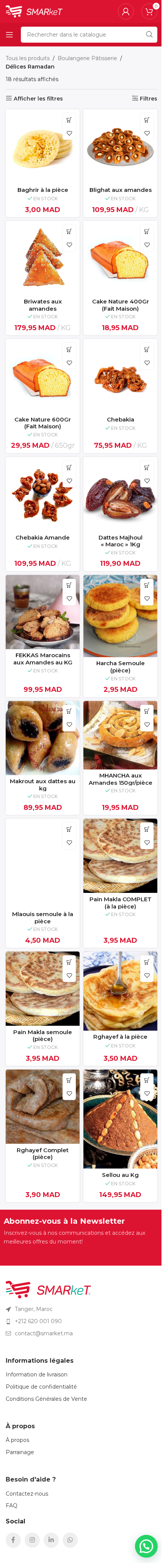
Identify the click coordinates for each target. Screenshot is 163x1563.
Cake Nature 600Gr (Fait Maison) (42, 423)
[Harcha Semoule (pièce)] (120, 616)
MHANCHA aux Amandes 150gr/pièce (120, 779)
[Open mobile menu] (9, 34)
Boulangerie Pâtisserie (87, 58)
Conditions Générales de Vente (46, 1398)
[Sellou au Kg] (120, 1119)
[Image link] (48, 1289)
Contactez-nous (27, 1493)
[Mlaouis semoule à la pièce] (43, 863)
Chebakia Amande (43, 537)
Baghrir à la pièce (42, 189)
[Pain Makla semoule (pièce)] (43, 989)
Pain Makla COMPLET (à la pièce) (120, 903)
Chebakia (120, 419)
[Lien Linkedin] (51, 1540)
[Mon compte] (126, 11)
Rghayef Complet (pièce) (43, 1153)
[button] (69, 119)
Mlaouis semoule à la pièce (42, 917)
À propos (17, 1440)
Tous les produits (28, 58)
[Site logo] (34, 11)
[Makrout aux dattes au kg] (43, 738)
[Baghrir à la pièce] (43, 146)
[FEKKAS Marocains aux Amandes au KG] (43, 612)
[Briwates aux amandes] (43, 258)
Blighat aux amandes (120, 189)
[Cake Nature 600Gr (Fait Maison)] (43, 376)
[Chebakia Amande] (43, 494)
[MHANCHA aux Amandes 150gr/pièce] (120, 735)
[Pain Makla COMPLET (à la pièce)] (120, 856)
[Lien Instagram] (32, 1540)
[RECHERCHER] (149, 35)
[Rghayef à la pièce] (120, 991)
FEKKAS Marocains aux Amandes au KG (42, 658)
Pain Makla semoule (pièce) (42, 1035)
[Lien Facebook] (13, 1540)
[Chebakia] (120, 376)
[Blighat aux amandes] (120, 146)
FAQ (11, 1505)
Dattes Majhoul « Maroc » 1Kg (121, 541)
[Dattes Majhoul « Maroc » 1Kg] (120, 494)
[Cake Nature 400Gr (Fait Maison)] (120, 258)
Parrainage (20, 1452)
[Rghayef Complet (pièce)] (43, 1107)
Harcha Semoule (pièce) (120, 666)
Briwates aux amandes (43, 305)
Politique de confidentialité (41, 1386)
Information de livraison (36, 1374)
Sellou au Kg (120, 1174)
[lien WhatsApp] (70, 1540)
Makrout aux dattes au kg (42, 785)
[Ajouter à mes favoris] (69, 133)
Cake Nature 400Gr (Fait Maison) (120, 305)
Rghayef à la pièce (120, 1036)
